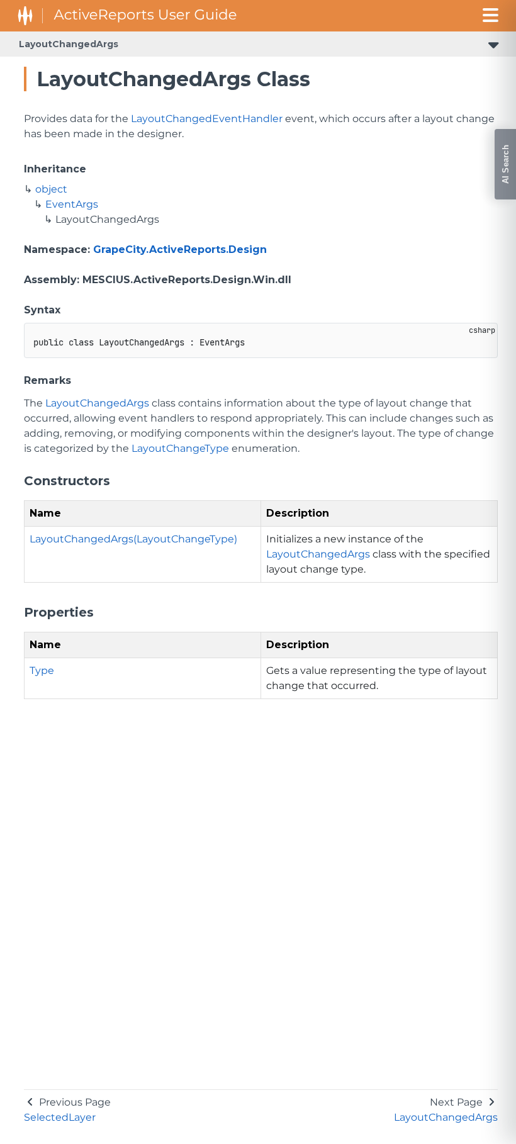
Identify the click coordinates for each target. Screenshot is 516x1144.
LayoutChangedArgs (68, 44)
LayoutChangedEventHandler (207, 119)
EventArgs (71, 204)
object (51, 189)
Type (42, 670)
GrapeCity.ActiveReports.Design (180, 249)
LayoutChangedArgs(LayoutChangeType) (133, 539)
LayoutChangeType (180, 448)
